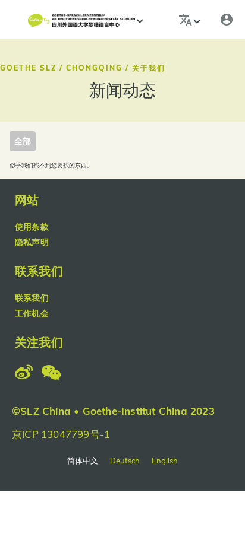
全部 (22, 141)
